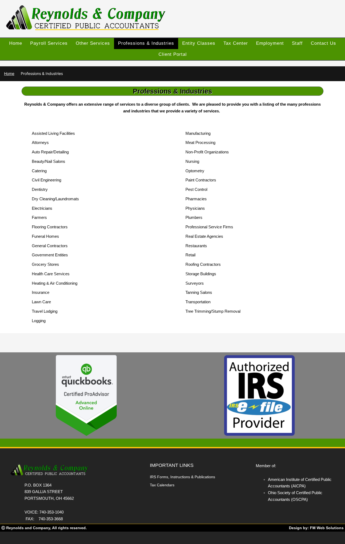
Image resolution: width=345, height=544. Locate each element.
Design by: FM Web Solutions (316, 528)
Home (9, 73)
